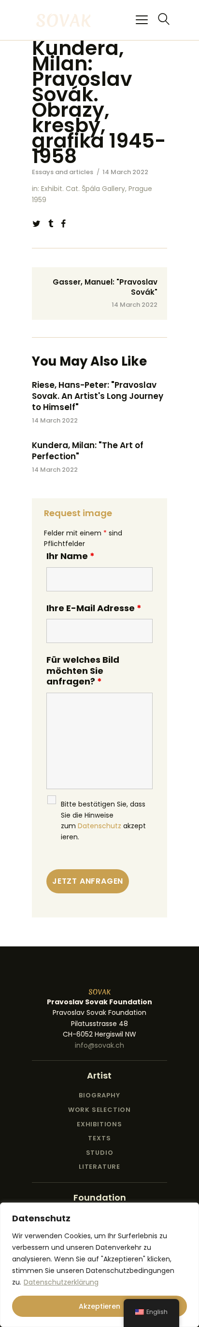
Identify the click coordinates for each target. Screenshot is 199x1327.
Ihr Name (70, 556)
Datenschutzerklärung (61, 1282)
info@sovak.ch (99, 1045)
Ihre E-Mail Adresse (94, 608)
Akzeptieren (99, 1306)
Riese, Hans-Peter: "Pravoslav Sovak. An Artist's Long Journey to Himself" (97, 396)
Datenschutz (99, 826)
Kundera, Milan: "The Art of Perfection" (87, 451)
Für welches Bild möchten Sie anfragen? (82, 670)
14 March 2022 (55, 420)
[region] (99, 1265)
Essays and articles (62, 172)
